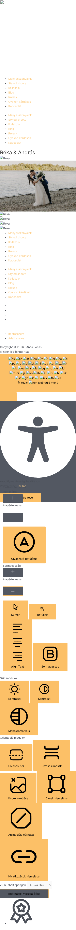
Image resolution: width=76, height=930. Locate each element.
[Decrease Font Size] (13, 517)
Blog (11, 92)
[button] (8, 396)
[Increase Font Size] (13, 498)
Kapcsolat (14, 106)
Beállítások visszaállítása (24, 893)
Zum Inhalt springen (13, 885)
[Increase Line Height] (13, 572)
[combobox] (38, 373)
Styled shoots (17, 83)
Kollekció (14, 87)
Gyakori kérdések (19, 101)
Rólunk (12, 97)
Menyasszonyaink (20, 78)
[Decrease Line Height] (13, 591)
